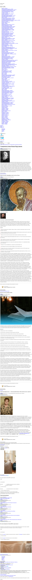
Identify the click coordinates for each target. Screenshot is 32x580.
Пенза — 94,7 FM (4, 72)
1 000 (2, 444)
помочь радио (2, 127)
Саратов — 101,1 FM (4, 80)
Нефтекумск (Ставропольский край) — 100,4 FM (8, 61)
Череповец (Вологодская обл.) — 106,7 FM (7, 102)
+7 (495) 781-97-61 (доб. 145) (9, 564)
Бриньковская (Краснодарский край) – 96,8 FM (8, 16)
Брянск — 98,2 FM (4, 17)
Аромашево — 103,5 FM (5, 108)
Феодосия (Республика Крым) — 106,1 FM (7, 98)
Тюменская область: (4, 107)
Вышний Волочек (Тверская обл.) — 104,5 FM (8, 24)
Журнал (4, 510)
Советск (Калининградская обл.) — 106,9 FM (8, 84)
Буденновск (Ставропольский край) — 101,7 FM (8, 18)
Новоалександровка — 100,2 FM (6, 119)
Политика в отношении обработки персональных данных (8, 575)
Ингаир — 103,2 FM (4, 115)
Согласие (4, 484)
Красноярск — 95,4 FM (5, 51)
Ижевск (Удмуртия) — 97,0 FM (6, 37)
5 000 (3, 444)
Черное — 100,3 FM (4, 123)
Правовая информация (3, 574)
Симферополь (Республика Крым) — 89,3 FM (8, 83)
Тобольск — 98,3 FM (4, 120)
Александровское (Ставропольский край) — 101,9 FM (9, 9)
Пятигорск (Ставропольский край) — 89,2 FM (8, 75)
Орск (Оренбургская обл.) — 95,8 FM (7, 70)
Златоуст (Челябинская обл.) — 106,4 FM (7, 36)
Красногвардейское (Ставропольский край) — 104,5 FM (9, 50)
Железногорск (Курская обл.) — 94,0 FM (7, 33)
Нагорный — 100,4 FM (5, 118)
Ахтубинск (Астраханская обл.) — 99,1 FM (7, 13)
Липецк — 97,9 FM (4, 54)
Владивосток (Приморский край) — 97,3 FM (8, 19)
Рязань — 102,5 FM (4, 78)
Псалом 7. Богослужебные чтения (4, 498)
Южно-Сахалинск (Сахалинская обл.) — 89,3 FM (8, 104)
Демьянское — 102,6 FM (5, 113)
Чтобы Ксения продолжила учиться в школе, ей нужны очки (8, 502)
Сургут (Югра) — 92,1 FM (5, 87)
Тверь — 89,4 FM (4, 89)
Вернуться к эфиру (2, 6)
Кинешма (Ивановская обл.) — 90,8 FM (7, 45)
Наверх (1, 554)
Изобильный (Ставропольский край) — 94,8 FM (8, 38)
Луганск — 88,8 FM (4, 55)
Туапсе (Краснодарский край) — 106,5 (7, 95)
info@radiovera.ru (2, 564)
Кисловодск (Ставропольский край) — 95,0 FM (8, 47)
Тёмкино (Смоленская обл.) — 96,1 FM (7, 90)
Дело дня (1, 125)
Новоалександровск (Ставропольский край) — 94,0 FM (9, 64)
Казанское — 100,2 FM (5, 117)
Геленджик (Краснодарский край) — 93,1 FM (8, 27)
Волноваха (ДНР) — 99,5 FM (6, 22)
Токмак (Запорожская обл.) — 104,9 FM (7, 92)
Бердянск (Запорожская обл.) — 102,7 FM (7, 14)
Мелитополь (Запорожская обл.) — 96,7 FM (8, 57)
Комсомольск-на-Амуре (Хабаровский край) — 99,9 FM (9, 48)
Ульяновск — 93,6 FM (5, 97)
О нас (2, 131)
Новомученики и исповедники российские (16, 144)
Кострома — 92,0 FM (4, 49)
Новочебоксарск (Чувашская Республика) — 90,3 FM (9, 66)
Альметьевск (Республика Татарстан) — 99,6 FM (8, 10)
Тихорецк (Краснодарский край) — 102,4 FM (8, 91)
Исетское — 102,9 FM (5, 116)
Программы (3, 128)
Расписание (3, 129)
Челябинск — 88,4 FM (5, 101)
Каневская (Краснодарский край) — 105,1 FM (8, 42)
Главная (1, 144)
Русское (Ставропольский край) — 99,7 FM (7, 77)
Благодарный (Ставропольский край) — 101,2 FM (8, 15)
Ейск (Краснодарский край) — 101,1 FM (7, 31)
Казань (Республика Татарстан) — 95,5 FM (7, 41)
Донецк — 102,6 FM (4, 30)
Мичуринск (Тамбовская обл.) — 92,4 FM (7, 58)
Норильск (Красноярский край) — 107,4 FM (8, 67)
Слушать (1, 497)
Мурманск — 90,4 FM (5, 59)
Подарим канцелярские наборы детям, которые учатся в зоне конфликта (10, 515)
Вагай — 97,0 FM (4, 111)
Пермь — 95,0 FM (4, 73)
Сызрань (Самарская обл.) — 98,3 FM (7, 88)
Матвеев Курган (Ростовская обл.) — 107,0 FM (8, 56)
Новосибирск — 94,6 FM (5, 65)
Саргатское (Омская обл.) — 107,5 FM (7, 81)
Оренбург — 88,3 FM (5, 69)
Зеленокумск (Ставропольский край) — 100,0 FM (8, 35)
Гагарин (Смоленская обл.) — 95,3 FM (7, 25)
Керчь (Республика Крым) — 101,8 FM (7, 44)
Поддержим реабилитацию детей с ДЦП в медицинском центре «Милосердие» (10, 519)
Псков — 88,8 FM (4, 74)
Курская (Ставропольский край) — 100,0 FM (8, 52)
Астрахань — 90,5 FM (5, 12)
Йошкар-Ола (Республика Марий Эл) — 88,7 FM (8, 40)
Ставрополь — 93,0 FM (5, 85)
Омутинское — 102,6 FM (5, 121)
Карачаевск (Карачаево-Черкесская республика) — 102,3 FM (10, 43)
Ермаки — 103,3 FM (4, 114)
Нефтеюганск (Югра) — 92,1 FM (6, 62)
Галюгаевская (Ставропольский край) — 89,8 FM (8, 26)
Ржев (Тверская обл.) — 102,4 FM (6, 76)
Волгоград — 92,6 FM (5, 21)
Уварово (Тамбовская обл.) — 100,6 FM (7, 96)
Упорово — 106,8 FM (5, 122)
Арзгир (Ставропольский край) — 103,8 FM (8, 11)
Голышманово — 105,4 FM (5, 112)
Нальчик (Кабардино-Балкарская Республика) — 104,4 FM (9, 60)
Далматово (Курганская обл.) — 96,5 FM (7, 28)
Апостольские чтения (3, 173)
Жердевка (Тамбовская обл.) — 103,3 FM (7, 34)
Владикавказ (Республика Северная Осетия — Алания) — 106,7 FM (11, 20)
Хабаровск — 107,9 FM (5, 99)
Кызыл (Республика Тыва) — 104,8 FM (7, 53)
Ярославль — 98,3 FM (5, 106)
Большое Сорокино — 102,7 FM (6, 110)
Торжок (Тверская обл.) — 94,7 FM (6, 94)
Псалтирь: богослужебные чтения (7, 497)
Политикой (3, 485)
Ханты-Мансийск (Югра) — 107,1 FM (7, 100)
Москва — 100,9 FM (4, 8)
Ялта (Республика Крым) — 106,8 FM (7, 105)
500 (0, 444)
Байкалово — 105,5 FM (5, 109)
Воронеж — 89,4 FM (4, 23)
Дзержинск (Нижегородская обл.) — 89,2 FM (8, 29)
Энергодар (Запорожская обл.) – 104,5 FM (7, 103)
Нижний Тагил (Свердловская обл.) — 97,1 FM (8, 63)
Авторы (3, 130)
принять (1, 579)
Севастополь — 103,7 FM (5, 82)
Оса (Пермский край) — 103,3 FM (6, 71)
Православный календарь (6, 144)
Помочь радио (2, 448)
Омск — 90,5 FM (4, 68)
